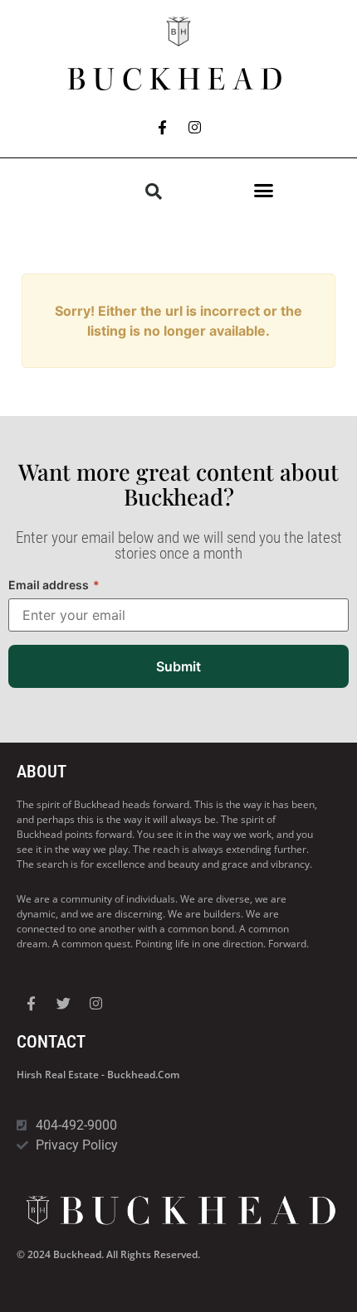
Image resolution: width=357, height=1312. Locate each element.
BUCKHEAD (178, 79)
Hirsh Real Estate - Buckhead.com (98, 1075)
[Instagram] (195, 127)
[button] (264, 190)
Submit (178, 666)
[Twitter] (63, 1003)
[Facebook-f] (163, 127)
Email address (54, 585)
